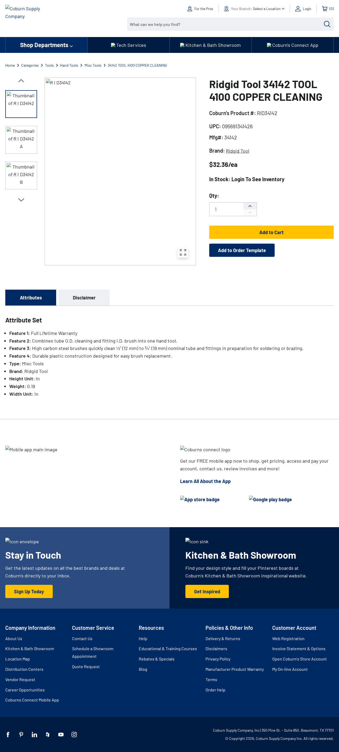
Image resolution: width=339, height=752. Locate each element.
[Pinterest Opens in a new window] (21, 734)
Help (143, 638)
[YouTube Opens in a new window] (61, 734)
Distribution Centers (24, 669)
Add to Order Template (242, 250)
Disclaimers (216, 648)
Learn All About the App (205, 481)
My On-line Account (290, 669)
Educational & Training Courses (168, 648)
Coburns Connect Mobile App (32, 699)
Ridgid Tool (237, 151)
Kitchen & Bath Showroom (29, 648)
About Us (13, 638)
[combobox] (226, 24)
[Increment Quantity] (250, 206)
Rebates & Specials (157, 658)
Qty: (214, 195)
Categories (30, 65)
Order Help (215, 689)
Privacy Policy (218, 658)
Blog (143, 669)
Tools (49, 65)
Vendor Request (20, 679)
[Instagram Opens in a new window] (74, 734)
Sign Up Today (29, 591)
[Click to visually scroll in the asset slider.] (21, 81)
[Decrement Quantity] (250, 212)
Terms (211, 679)
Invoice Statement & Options (298, 648)
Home (10, 65)
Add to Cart (271, 232)
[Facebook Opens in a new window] (8, 734)
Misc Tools (92, 65)
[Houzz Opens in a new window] (47, 734)
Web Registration (288, 638)
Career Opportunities (25, 689)
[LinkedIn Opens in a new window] (34, 734)
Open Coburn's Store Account (299, 658)
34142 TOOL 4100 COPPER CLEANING (137, 65)
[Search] (327, 24)
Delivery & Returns (223, 638)
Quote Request (86, 666)
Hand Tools (69, 65)
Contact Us (82, 638)
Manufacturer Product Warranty (235, 669)
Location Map (17, 658)
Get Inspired (207, 591)
